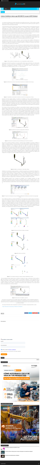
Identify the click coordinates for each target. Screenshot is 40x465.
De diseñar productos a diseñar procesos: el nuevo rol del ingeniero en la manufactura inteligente (19, 451)
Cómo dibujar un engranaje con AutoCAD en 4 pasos (12, 447)
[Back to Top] (38, 463)
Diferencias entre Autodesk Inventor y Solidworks (12, 455)
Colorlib (4, 463)
